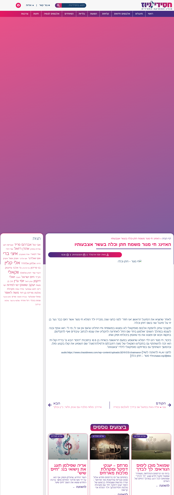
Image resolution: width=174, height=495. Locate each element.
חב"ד (38, 277)
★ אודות (30, 5)
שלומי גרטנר (15, 301)
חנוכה (18, 277)
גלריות (82, 14)
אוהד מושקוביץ (24, 254)
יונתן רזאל (29, 281)
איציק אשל (13, 258)
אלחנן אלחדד (28, 263)
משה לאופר (11, 292)
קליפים (105, 14)
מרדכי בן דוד (26, 293)
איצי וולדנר (23, 259)
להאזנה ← (162, 485)
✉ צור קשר (44, 5)
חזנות (36, 14)
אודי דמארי (36, 254)
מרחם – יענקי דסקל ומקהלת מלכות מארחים (114, 469)
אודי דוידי (9, 249)
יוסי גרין (19, 281)
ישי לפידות (13, 285)
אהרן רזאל (21, 249)
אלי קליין (12, 263)
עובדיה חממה (22, 297)
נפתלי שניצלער (34, 297)
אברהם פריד (22, 245)
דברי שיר (36, 273)
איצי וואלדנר (34, 258)
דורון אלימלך (25, 273)
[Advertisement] (109, 380)
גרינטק (8, 268)
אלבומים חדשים (122, 14)
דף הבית (166, 238)
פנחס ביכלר (35, 301)
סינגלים (139, 14)
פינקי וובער (7, 297)
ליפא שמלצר (30, 289)
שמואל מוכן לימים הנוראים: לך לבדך (152, 467)
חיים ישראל (27, 277)
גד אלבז (17, 268)
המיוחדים (69, 14)
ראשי (150, 14)
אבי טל (36, 245)
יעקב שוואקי (27, 285)
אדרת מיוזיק (35, 249)
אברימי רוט (8, 245)
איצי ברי (10, 253)
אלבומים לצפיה (51, 14)
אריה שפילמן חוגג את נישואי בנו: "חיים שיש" (68, 469)
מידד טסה (19, 289)
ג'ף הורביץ (26, 268)
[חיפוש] (58, 5)
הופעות (93, 14)
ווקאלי (13, 272)
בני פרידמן (36, 268)
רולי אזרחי (25, 301)
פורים (14, 297)
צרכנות (24, 14)
